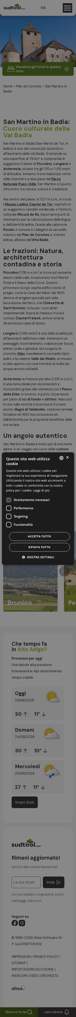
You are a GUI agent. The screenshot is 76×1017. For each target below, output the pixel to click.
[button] (38, 557)
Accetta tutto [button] (39, 536)
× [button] (67, 457)
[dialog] (38, 508)
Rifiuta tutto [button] (39, 547)
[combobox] (61, 458)
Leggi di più (41, 490)
